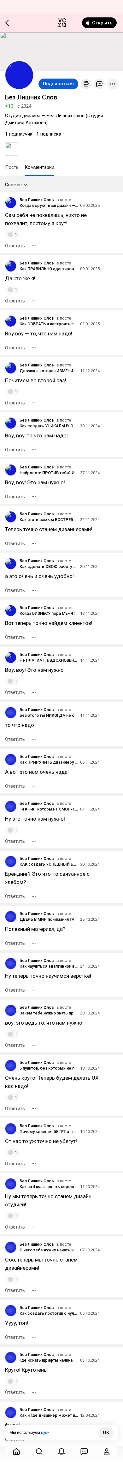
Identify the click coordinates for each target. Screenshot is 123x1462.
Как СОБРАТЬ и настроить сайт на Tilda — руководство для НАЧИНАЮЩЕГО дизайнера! (49, 323)
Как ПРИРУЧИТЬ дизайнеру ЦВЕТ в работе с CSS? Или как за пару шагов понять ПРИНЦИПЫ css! (49, 762)
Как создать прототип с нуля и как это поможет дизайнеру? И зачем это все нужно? (49, 1313)
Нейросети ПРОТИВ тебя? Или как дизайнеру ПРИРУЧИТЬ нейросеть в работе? (49, 472)
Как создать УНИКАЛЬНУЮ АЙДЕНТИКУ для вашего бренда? (49, 425)
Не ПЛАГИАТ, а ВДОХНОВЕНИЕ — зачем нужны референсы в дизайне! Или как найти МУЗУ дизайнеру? (49, 660)
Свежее (13, 185)
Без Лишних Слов (37, 199)
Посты (12, 167)
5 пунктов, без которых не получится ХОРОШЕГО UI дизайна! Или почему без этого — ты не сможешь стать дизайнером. (49, 1068)
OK (106, 1432)
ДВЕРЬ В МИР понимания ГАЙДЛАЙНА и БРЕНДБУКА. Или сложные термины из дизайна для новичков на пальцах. (49, 919)
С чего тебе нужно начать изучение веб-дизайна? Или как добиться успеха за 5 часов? (49, 1250)
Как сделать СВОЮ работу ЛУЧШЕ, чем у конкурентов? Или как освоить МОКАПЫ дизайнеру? (49, 566)
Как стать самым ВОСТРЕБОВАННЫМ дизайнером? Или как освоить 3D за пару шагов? (49, 519)
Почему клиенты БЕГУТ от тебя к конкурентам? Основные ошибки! (49, 1131)
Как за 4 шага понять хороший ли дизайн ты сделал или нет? (49, 1186)
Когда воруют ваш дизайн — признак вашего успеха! (49, 205)
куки (45, 1432)
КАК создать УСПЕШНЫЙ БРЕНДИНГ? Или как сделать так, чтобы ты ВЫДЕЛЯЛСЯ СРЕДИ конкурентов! (49, 864)
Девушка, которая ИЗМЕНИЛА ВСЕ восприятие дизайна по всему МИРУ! (49, 370)
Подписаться (58, 83)
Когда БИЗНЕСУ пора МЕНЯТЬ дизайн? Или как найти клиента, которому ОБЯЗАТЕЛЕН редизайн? (49, 613)
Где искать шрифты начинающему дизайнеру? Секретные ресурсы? (49, 1360)
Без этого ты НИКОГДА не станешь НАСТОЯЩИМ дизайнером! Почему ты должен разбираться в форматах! (49, 715)
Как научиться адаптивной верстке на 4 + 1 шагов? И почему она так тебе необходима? (49, 966)
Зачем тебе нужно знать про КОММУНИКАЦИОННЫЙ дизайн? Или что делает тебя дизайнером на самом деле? (49, 1013)
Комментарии (39, 167)
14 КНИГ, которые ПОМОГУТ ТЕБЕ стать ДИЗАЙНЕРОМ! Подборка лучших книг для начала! (49, 809)
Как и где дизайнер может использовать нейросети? (49, 1415)
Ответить (15, 246)
